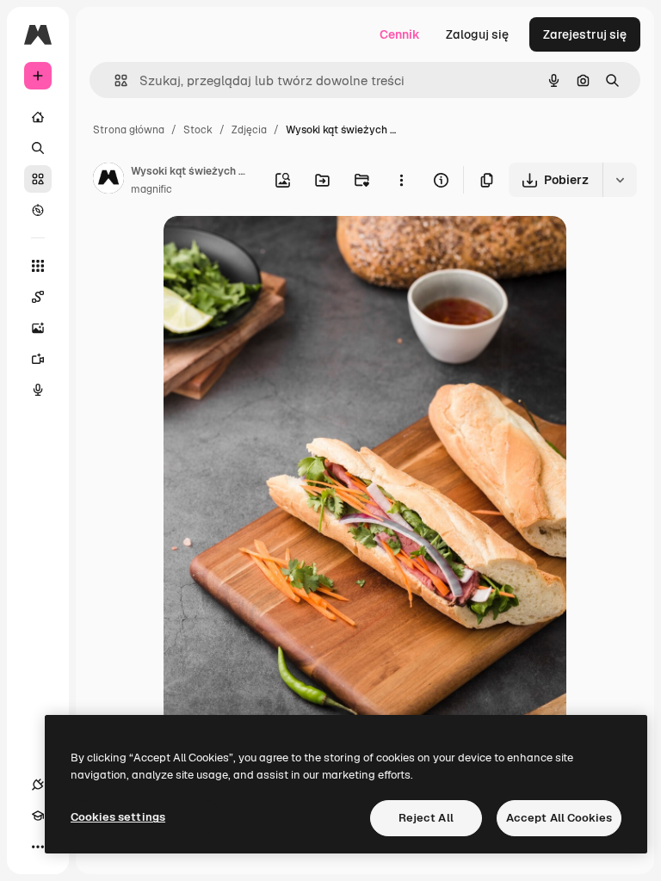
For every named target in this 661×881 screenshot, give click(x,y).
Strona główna (128, 130)
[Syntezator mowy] (38, 390)
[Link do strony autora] (108, 181)
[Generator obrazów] (38, 328)
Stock (198, 130)
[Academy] (38, 815)
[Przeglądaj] (38, 210)
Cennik (400, 34)
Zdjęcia (249, 130)
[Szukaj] (38, 148)
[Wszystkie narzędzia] (38, 266)
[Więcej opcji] (401, 180)
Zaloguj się (477, 34)
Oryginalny (282, 249)
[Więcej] (38, 846)
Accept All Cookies (559, 817)
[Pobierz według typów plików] (619, 180)
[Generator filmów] (38, 359)
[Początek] (38, 117)
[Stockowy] (38, 179)
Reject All (426, 817)
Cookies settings (118, 817)
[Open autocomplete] (114, 80)
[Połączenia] (38, 784)
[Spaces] (38, 297)
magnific (151, 189)
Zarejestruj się (585, 34)
